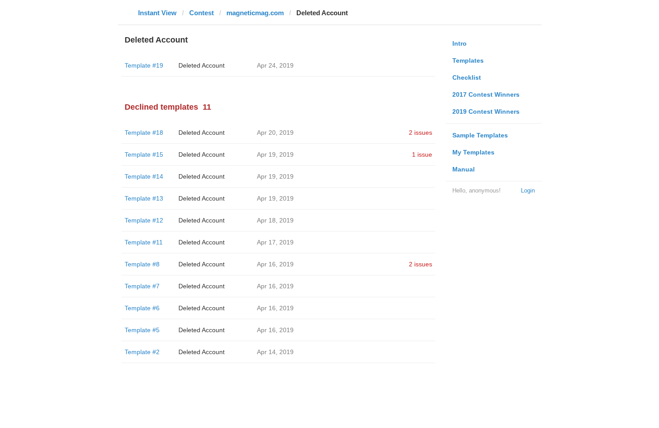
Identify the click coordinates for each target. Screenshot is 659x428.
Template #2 (142, 351)
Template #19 (144, 65)
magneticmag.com (255, 13)
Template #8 (142, 264)
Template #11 (144, 242)
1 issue (422, 154)
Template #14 (144, 176)
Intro (459, 43)
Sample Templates (480, 135)
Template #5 (142, 330)
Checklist (466, 77)
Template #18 (144, 132)
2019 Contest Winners (486, 111)
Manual (463, 169)
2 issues (420, 132)
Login (528, 190)
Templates (468, 60)
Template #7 (142, 286)
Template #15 (144, 154)
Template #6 (142, 308)
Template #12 (144, 220)
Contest (201, 13)
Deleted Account (201, 65)
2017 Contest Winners (486, 94)
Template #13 (144, 198)
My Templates (473, 152)
